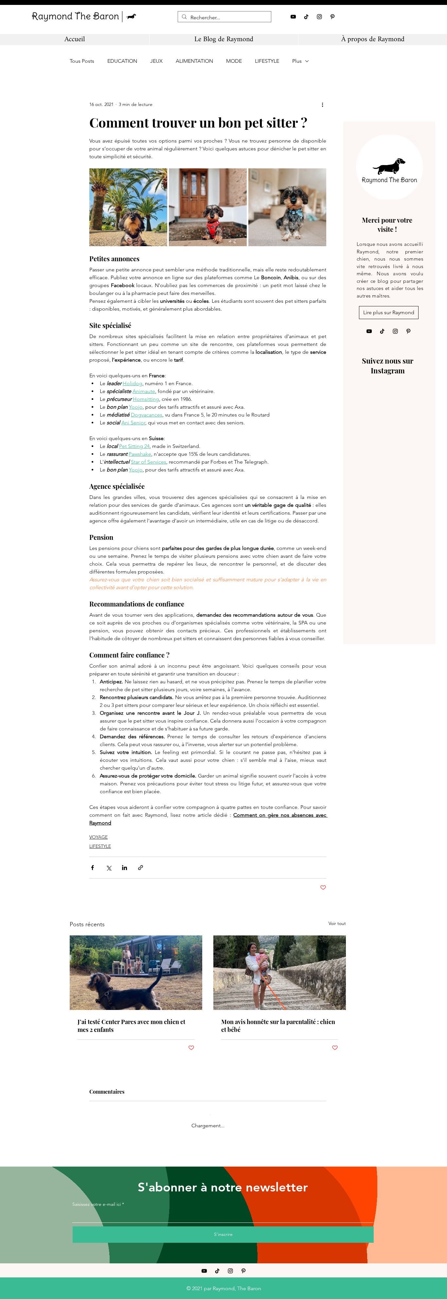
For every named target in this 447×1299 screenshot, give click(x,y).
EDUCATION (122, 61)
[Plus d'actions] (322, 104)
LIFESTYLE (267, 61)
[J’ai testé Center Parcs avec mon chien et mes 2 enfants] (136, 972)
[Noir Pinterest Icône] (332, 16)
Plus (297, 61)
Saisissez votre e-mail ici (96, 1198)
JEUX (156, 61)
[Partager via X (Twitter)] (108, 867)
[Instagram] (319, 16)
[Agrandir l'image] (128, 207)
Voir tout (337, 923)
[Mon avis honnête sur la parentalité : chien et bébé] (279, 972)
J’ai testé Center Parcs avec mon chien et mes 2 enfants (131, 1026)
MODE (234, 61)
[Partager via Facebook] (92, 867)
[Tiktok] (306, 16)
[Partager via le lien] (140, 867)
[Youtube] (293, 16)
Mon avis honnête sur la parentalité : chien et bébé (278, 1026)
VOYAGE (98, 837)
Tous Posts (82, 61)
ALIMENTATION (194, 61)
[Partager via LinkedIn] (124, 867)
